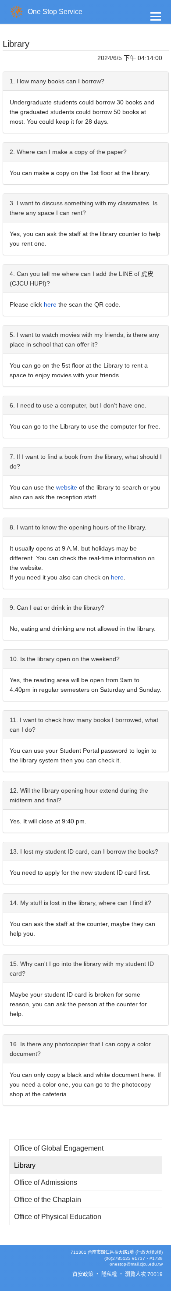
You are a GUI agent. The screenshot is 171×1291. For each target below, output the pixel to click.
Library (25, 1165)
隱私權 (109, 1274)
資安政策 (82, 1274)
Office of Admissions (45, 1182)
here (50, 304)
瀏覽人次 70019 (144, 1274)
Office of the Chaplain (47, 1199)
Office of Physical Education (57, 1216)
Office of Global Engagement (58, 1148)
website (67, 487)
